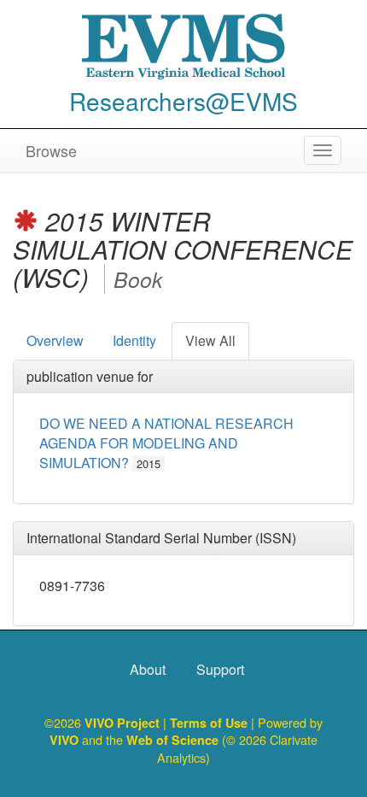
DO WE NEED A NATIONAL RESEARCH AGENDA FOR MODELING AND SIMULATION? (166, 442)
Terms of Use (210, 722)
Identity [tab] (134, 340)
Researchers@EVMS (183, 101)
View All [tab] (210, 340)
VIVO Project (123, 722)
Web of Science (172, 739)
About (148, 669)
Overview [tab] (55, 340)
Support (220, 669)
